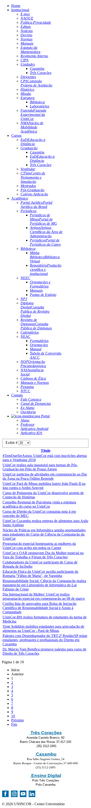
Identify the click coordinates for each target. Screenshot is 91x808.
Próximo (17, 720)
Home (15, 6)
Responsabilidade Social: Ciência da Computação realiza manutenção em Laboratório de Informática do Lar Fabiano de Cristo (44, 585)
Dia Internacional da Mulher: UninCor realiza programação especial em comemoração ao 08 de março (44, 596)
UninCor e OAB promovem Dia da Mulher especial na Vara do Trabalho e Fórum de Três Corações (43, 555)
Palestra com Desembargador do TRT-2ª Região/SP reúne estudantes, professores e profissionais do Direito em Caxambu (45, 640)
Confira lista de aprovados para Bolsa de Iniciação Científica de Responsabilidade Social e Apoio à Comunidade (39, 608)
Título (45, 451)
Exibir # (12, 443)
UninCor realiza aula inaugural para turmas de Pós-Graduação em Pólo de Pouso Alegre (40, 467)
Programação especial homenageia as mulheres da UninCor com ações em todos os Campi (39, 546)
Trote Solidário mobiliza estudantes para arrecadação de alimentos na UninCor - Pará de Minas (43, 628)
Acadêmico (19, 198)
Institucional (20, 10)
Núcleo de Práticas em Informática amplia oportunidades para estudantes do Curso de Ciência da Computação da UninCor (44, 534)
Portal (45, 416)
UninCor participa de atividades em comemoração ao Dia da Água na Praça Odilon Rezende (45, 476)
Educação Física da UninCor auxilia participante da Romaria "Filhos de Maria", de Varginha (40, 574)
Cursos (16, 135)
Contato (17, 395)
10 (13, 716)
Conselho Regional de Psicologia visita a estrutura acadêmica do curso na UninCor (39, 504)
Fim (14, 724)
